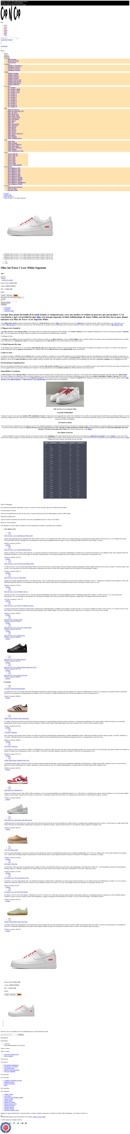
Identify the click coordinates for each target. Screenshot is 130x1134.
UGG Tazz (11, 141)
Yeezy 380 (11, 157)
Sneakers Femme (14, 69)
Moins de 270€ (13, 61)
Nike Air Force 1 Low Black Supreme (15, 659)
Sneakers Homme (14, 70)
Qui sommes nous (9, 1068)
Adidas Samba (13, 73)
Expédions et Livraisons (11, 1066)
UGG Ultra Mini (13, 146)
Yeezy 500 (11, 160)
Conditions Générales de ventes (13, 1080)
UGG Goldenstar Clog (15, 151)
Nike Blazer (12, 129)
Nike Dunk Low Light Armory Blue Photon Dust (18, 820)
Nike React (12, 132)
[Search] (18, 38)
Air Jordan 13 (12, 107)
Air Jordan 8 (12, 105)
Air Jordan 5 (12, 99)
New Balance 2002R (15, 179)
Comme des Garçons (15, 187)
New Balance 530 (14, 170)
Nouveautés (12, 59)
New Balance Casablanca (17, 182)
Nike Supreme (13, 126)
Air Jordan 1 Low (14, 92)
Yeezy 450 (11, 159)
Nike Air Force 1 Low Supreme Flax (14, 635)
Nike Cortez (12, 130)
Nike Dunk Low (13, 114)
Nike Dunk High (13, 116)
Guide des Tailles (9, 311)
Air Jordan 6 (12, 100)
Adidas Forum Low (14, 80)
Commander (4, 46)
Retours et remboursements (11, 1070)
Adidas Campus (13, 76)
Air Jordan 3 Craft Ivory (11, 746)
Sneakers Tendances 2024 (11, 1110)
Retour (90, 429)
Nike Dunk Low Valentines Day (13, 790)
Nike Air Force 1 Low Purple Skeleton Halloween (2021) (20, 667)
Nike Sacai (11, 121)
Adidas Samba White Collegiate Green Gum (16, 760)
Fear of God (12, 189)
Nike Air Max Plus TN (16, 111)
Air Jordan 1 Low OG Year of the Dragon (16, 892)
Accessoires (12, 62)
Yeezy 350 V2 (13, 155)
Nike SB (11, 122)
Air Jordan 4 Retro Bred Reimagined (14, 688)
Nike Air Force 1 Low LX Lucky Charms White (17, 627)
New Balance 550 (14, 171)
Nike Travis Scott (14, 118)
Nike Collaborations (15, 138)
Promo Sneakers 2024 (10, 1104)
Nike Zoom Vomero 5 (15, 133)
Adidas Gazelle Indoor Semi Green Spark (16, 921)
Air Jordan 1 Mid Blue (10, 732)
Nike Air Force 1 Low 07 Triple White (15, 577)
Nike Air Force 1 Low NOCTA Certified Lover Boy (19, 605)
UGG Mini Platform (14, 144)
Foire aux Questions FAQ (11, 1054)
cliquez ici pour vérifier (39, 1117)
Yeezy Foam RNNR (15, 165)
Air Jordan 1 (12, 87)
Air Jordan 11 (12, 102)
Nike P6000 (12, 137)
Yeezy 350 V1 (13, 154)
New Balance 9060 (14, 181)
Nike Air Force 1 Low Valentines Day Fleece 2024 (18, 536)
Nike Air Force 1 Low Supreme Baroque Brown (17, 549)
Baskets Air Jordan (9, 1102)
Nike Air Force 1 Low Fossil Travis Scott (15, 675)
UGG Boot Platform (15, 148)
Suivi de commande (9, 1071)
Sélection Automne (9, 1105)
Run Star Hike (13, 190)
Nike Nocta (12, 127)
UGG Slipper (12, 149)
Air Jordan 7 (12, 103)
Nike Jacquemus (13, 124)
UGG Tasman (12, 143)
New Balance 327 (14, 168)
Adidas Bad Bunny (14, 83)
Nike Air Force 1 (13, 110)
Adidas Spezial (13, 78)
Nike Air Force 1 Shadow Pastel (13, 619)
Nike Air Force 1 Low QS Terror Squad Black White (19, 563)
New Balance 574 (14, 173)
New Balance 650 (14, 174)
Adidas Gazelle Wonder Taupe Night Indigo (16, 718)
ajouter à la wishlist (7, 280)
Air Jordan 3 (12, 97)
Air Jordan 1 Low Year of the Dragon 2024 (16, 878)
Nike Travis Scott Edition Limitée (13, 1097)
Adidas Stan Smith (14, 81)
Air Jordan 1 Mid (14, 91)
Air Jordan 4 (12, 94)
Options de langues (9, 1083)
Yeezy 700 (11, 162)
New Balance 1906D (15, 178)
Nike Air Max (12, 113)
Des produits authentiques (11, 1065)
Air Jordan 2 (12, 95)
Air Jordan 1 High (14, 89)
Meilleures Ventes (14, 67)
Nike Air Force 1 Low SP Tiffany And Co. (16, 591)
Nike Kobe (11, 135)
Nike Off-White (13, 119)
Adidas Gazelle (13, 75)
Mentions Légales (9, 1082)
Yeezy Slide (12, 163)
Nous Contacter (8, 1056)
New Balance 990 (14, 176)
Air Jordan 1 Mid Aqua (10, 864)
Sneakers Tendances (15, 65)
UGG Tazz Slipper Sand (11, 850)
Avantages (7, 309)
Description (7, 307)
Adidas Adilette (13, 84)
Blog (5, 1085)
